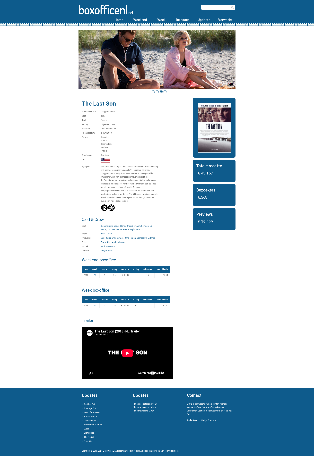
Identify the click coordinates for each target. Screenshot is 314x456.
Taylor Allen (106, 242)
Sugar (86, 429)
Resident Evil (89, 404)
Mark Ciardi (106, 238)
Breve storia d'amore (93, 425)
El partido (88, 441)
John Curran (106, 234)
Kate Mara (124, 229)
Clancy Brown (107, 226)
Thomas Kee (113, 229)
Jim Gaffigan (143, 226)
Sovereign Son (90, 408)
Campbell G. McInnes (146, 238)
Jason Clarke (120, 226)
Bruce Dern (131, 226)
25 (95, 275)
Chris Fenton (130, 238)
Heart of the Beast (92, 412)
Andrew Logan (118, 242)
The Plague (89, 437)
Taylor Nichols (136, 229)
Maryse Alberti (107, 251)
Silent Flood (89, 433)
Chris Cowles (117, 238)
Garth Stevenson (108, 246)
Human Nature (90, 416)
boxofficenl (105, 9)
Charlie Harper (90, 421)
